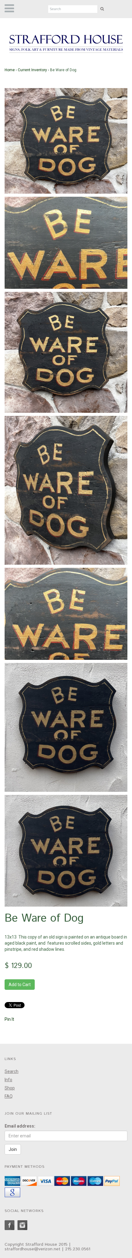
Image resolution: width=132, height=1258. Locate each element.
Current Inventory (32, 70)
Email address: (20, 1126)
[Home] (66, 44)
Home (10, 70)
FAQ (9, 1096)
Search (11, 1071)
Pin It (9, 1019)
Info (8, 1079)
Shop (10, 1088)
